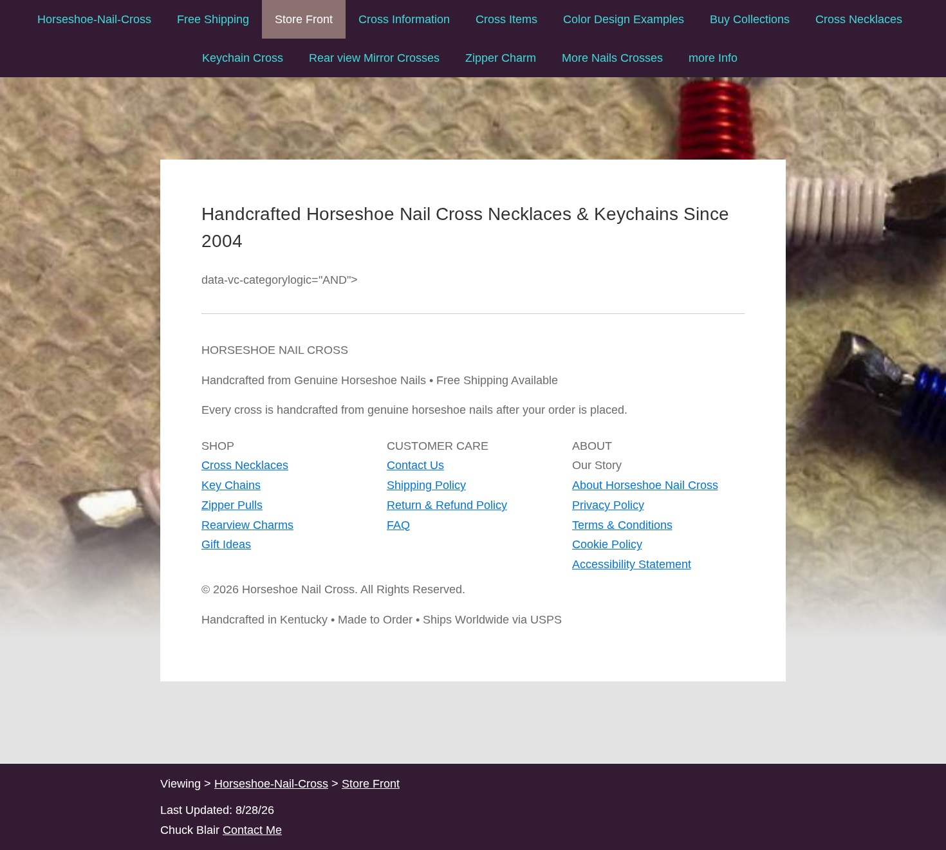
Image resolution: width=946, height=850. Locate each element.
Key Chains (231, 485)
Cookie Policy (607, 544)
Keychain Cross (242, 57)
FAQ (398, 525)
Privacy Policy (608, 505)
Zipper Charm (500, 57)
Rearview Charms (247, 525)
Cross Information (404, 19)
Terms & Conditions (622, 525)
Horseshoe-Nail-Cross (94, 19)
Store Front (304, 19)
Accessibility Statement (631, 564)
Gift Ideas (226, 544)
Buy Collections (750, 19)
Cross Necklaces (858, 19)
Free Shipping (213, 19)
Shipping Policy (426, 485)
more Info (713, 57)
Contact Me (252, 830)
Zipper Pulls (232, 505)
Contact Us (415, 465)
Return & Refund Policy (447, 505)
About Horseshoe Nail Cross (645, 485)
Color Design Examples (623, 19)
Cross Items (506, 19)
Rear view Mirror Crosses (374, 57)
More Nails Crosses (612, 57)
